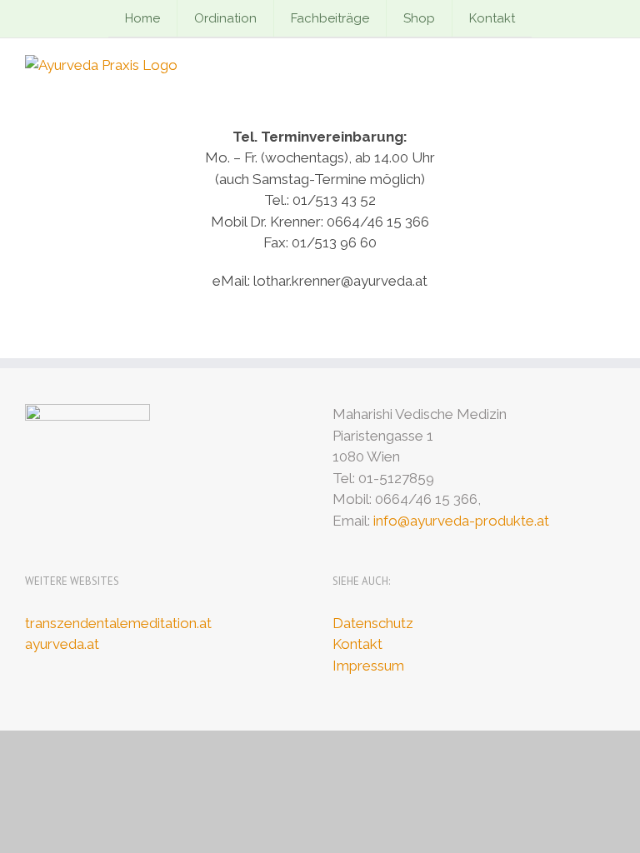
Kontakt (357, 644)
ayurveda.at (62, 644)
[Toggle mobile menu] (608, 63)
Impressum (368, 665)
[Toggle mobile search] (578, 63)
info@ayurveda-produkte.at (461, 520)
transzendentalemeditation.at (118, 623)
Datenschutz (372, 623)
